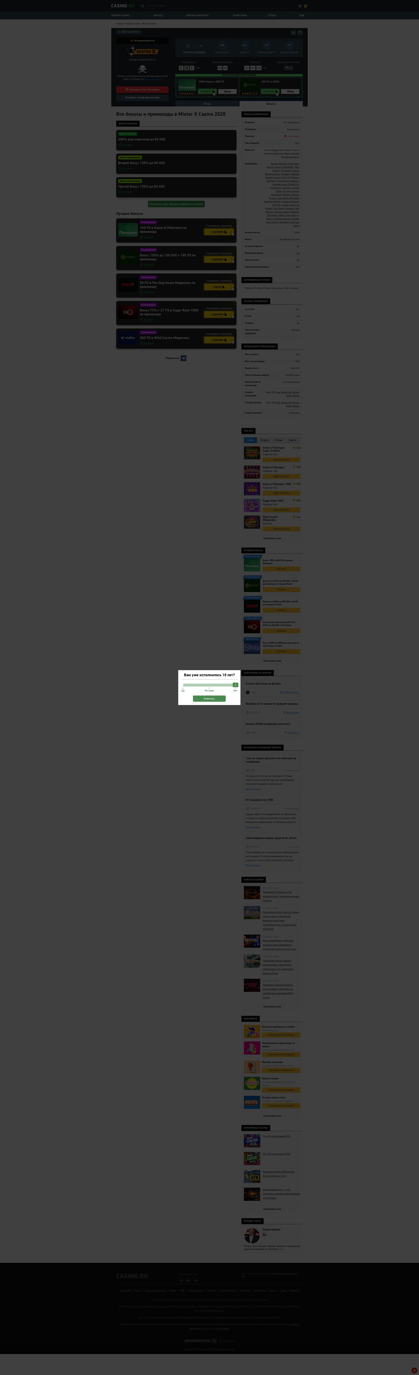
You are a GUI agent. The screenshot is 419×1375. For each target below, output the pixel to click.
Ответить (209, 698)
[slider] (235, 685)
